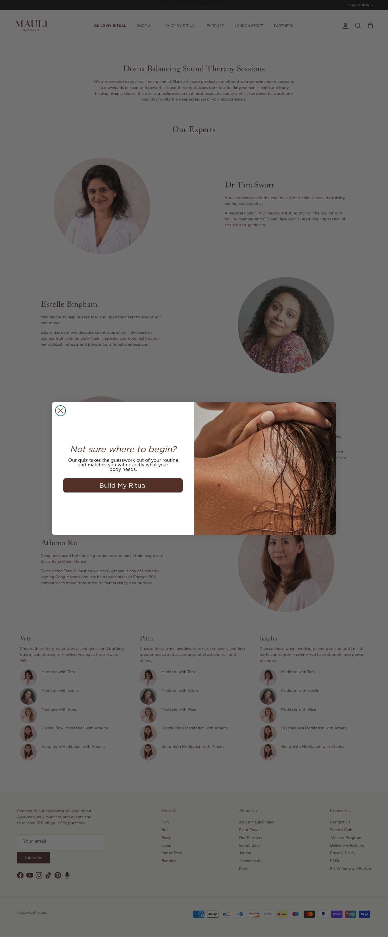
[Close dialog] (60, 411)
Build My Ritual (123, 485)
